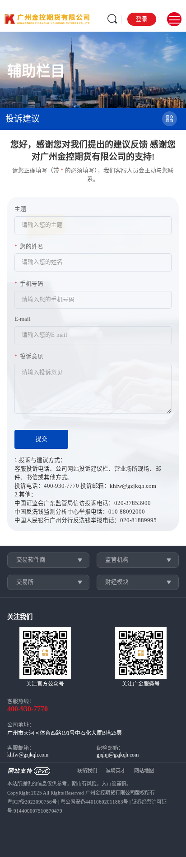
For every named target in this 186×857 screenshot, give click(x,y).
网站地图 (144, 770)
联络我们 (87, 770)
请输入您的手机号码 (48, 299)
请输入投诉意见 (42, 372)
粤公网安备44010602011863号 (94, 802)
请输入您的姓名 (42, 262)
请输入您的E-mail (44, 335)
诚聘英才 (116, 770)
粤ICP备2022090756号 (32, 802)
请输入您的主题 (42, 225)
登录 (142, 19)
